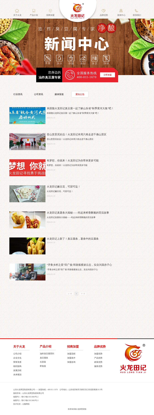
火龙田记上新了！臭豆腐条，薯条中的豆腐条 (73, 238)
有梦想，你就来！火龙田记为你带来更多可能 (73, 160)
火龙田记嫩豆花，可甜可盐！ (63, 186)
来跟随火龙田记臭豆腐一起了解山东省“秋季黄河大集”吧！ (80, 108)
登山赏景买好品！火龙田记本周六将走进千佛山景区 (76, 134)
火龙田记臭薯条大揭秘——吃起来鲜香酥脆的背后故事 (78, 212)
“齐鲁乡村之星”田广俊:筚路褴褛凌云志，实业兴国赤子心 (79, 265)
